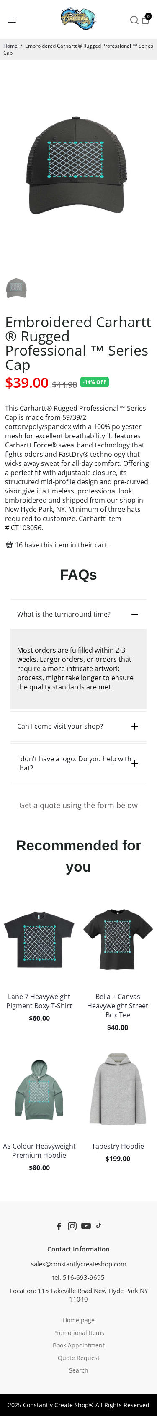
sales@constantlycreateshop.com (78, 1264)
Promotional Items (78, 1333)
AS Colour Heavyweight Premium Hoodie (39, 1150)
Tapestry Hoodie (118, 1146)
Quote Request (79, 1358)
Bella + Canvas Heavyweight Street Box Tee (117, 1005)
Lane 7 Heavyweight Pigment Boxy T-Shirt (39, 1001)
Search (78, 1370)
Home (10, 45)
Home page (79, 1320)
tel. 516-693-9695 (78, 1277)
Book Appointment (79, 1345)
